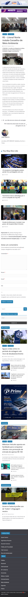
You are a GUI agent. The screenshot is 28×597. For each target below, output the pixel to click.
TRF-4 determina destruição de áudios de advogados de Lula (14, 124)
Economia (10, 441)
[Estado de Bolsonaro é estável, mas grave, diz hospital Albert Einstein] (14, 206)
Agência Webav (4, 594)
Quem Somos (4, 537)
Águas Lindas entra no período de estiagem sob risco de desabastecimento (12, 351)
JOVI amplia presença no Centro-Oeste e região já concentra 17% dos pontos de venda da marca (17, 467)
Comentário (4, 253)
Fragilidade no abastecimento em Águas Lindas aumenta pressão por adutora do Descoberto (18, 376)
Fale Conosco (4, 550)
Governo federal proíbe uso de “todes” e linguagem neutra (13, 508)
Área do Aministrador (6, 553)
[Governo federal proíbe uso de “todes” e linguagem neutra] (14, 494)
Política (3, 560)
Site (2, 285)
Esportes (3, 585)
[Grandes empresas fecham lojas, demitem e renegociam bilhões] (5, 478)
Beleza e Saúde (5, 576)
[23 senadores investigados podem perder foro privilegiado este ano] (14, 155)
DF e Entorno (10, 345)
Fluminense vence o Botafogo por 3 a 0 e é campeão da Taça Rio (13, 196)
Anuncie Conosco (5, 543)
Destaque (4, 34)
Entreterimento (5, 579)
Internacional (4, 566)
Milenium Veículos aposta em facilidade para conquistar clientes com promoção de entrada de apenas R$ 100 (13, 448)
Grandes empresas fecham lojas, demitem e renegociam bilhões (17, 477)
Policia (2, 588)
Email (3, 279)
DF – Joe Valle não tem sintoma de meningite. (14, 120)
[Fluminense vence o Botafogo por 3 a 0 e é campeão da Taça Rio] (14, 180)
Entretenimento (11, 503)
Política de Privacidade (7, 547)
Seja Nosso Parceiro (6, 540)
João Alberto (12, 46)
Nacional (3, 563)
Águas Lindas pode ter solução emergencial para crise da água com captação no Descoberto (18, 367)
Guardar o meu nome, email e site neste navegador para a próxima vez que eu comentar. (13, 296)
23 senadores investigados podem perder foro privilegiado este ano (13, 171)
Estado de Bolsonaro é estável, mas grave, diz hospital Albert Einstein (13, 223)
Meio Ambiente (11, 34)
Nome (3, 272)
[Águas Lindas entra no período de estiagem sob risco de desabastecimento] (14, 337)
